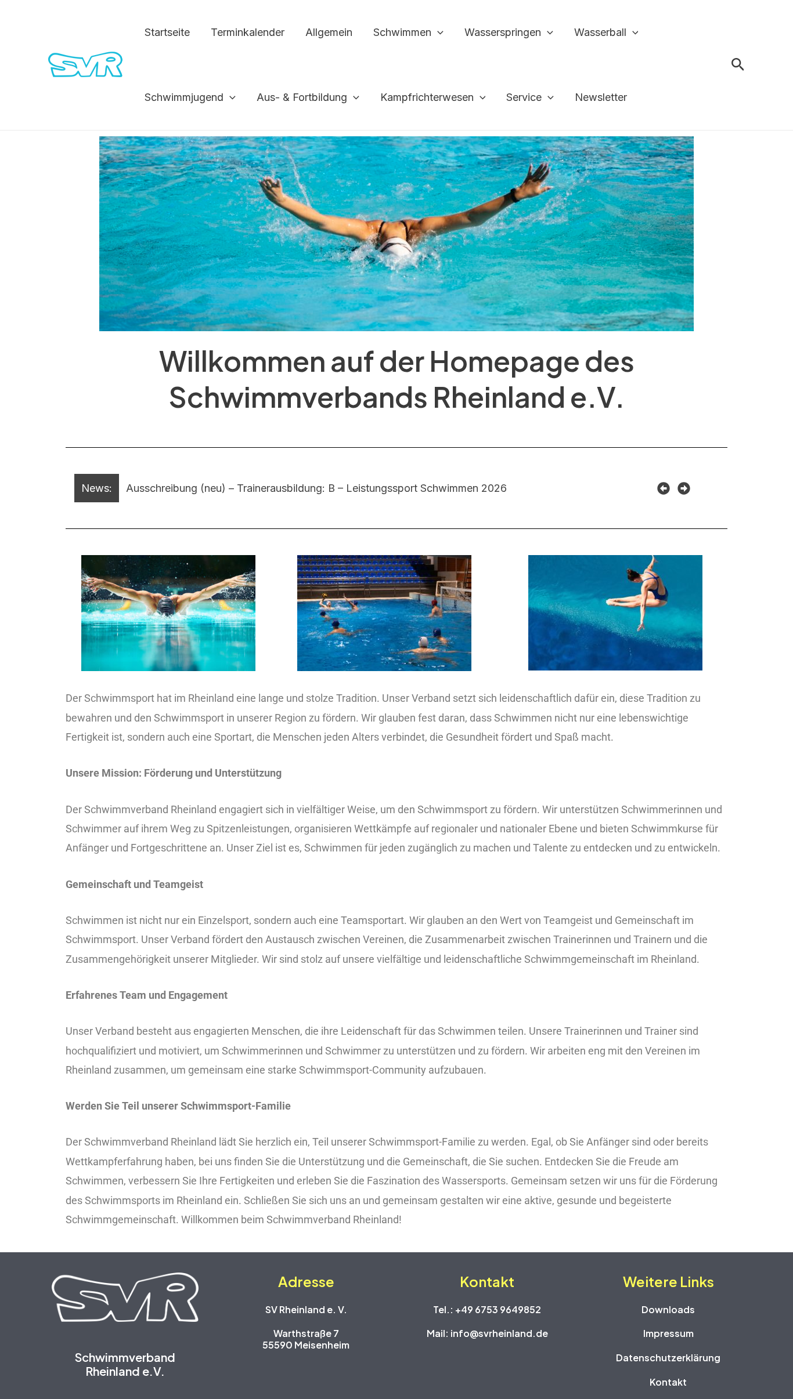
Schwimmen (402, 32)
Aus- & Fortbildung (302, 97)
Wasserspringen (502, 32)
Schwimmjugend (184, 97)
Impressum (668, 1333)
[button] (437, 32)
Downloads (668, 1309)
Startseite (167, 32)
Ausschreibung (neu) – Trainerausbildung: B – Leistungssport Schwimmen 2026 (316, 488)
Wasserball (600, 32)
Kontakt (668, 1382)
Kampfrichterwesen (427, 97)
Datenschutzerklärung (668, 1357)
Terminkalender (247, 32)
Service (524, 97)
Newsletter (601, 97)
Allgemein (328, 32)
